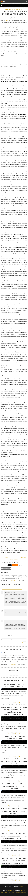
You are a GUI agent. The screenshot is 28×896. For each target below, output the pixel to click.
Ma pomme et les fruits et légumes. (14, 9)
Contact (2, 892)
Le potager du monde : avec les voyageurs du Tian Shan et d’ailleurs (14, 786)
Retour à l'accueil (14, 559)
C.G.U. (13, 892)
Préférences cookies (14, 894)
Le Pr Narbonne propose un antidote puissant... (14, 12)
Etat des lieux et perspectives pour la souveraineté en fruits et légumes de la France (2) (14, 836)
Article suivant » (23, 557)
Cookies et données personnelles (20, 892)
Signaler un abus (7, 892)
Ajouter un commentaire (11, 588)
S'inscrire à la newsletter (6, 568)
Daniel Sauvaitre (11, 580)
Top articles (23, 890)
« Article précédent (5, 557)
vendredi (7, 20)
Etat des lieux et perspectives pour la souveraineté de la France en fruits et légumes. (14, 861)
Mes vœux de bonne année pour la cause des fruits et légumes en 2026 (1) (14, 811)
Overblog (21, 886)
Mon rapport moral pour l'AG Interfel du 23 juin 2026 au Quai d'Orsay (14, 761)
